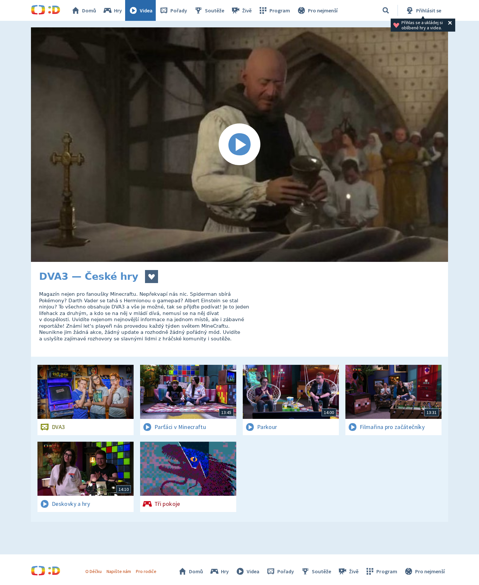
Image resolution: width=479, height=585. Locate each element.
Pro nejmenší (323, 10)
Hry (118, 10)
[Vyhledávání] (386, 10)
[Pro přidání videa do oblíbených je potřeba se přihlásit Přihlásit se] (151, 276)
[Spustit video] (239, 144)
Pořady (178, 10)
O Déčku (93, 571)
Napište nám (119, 571)
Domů (89, 10)
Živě (247, 10)
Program (279, 10)
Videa (146, 10)
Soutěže (214, 10)
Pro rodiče (146, 571)
